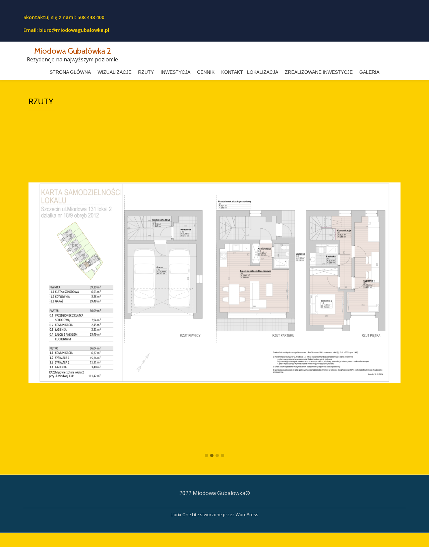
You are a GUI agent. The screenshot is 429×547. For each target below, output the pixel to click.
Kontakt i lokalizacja (249, 72)
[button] (206, 456)
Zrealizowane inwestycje (319, 72)
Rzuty (146, 72)
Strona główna (70, 72)
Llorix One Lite (185, 514)
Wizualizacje (114, 72)
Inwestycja (175, 72)
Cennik (205, 72)
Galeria (369, 72)
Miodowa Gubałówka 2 (72, 51)
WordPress (247, 514)
